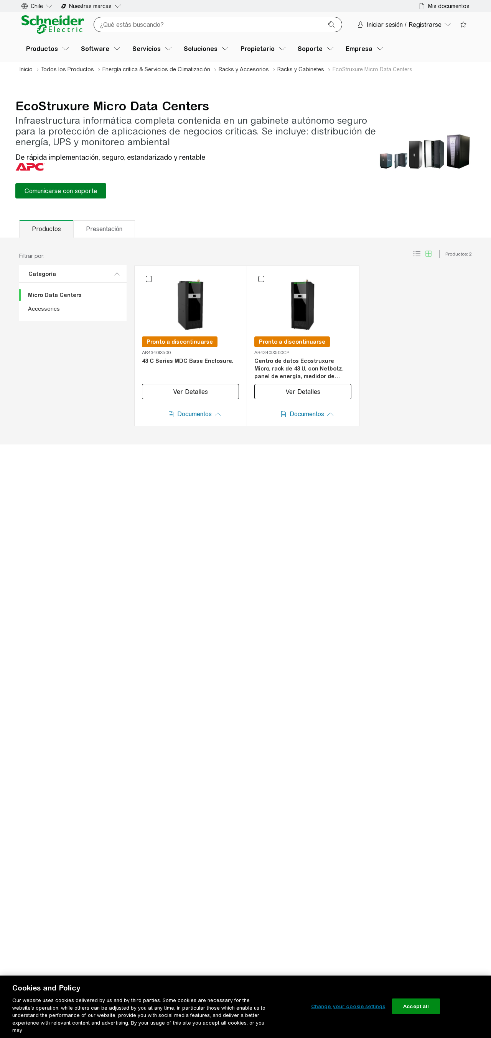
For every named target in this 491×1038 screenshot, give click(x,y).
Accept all (416, 1006)
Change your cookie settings (348, 1006)
